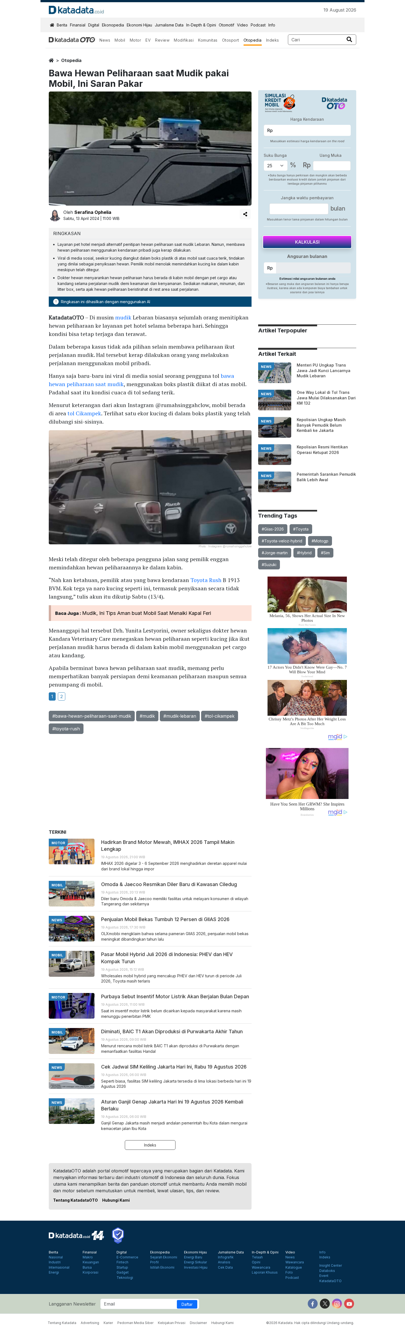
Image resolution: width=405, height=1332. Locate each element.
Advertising (90, 1323)
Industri (55, 1262)
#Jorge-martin (275, 552)
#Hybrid (304, 552)
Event (323, 1276)
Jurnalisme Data (169, 25)
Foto (289, 1272)
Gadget (123, 1272)
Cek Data (225, 1267)
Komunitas (208, 40)
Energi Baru (193, 1257)
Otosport (230, 40)
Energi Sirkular (195, 1262)
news (266, 367)
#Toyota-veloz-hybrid (282, 541)
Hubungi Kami (116, 1200)
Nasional (56, 1257)
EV (148, 40)
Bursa (87, 1267)
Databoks (327, 1271)
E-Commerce (127, 1257)
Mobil (120, 40)
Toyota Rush (206, 580)
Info (271, 25)
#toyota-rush (66, 728)
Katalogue (293, 1267)
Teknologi (125, 1278)
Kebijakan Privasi (171, 1323)
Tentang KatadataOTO (75, 1200)
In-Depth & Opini (201, 25)
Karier (108, 1323)
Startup (122, 1267)
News (104, 40)
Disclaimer (198, 1323)
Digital (93, 25)
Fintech (122, 1262)
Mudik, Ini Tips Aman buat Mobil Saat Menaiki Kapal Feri (146, 613)
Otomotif (226, 25)
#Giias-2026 (273, 529)
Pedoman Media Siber (135, 1323)
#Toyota (301, 529)
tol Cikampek (84, 413)
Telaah (257, 1257)
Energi (54, 1272)
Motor (135, 40)
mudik (123, 317)
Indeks (272, 40)
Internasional (59, 1267)
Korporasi (90, 1272)
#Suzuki (269, 564)
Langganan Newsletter (72, 1304)
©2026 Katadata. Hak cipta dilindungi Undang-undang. (310, 1323)
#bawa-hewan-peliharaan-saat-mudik (91, 716)
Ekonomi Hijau (139, 25)
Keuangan (91, 1262)
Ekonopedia (113, 25)
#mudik (147, 716)
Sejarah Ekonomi (163, 1257)
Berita (62, 25)
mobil (57, 885)
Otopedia (253, 40)
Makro (88, 1257)
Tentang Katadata (62, 1323)
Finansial (77, 25)
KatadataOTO (330, 1281)
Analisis (224, 1262)
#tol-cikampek (219, 716)
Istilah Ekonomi (162, 1267)
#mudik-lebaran (179, 716)
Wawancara (261, 1267)
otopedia (71, 60)
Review (162, 40)
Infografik (226, 1257)
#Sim (325, 552)
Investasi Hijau (195, 1267)
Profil (154, 1262)
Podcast (258, 25)
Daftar (187, 1304)
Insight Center (330, 1266)
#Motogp (320, 541)
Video (242, 25)
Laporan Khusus (265, 1272)
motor (58, 843)
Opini (256, 1262)
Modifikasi (184, 40)
